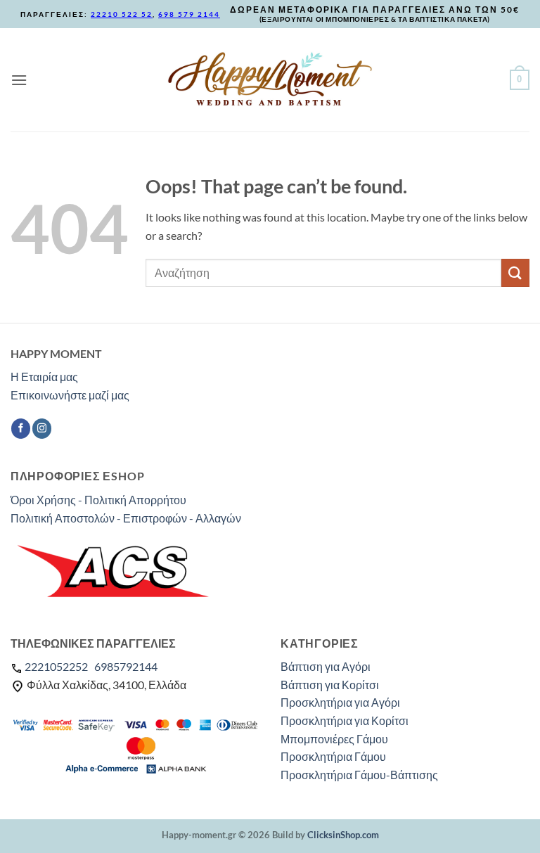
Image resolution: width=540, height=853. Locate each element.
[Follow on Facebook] (20, 428)
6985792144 (126, 666)
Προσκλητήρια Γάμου (333, 756)
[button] (19, 80)
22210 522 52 (122, 14)
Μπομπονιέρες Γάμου (334, 738)
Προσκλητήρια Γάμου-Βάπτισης (359, 774)
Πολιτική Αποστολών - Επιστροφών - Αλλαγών (126, 518)
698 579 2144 (189, 14)
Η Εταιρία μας (44, 376)
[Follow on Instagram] (41, 428)
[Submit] (515, 272)
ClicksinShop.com (343, 834)
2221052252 (56, 666)
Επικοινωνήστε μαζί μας (70, 395)
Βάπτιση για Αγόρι (326, 666)
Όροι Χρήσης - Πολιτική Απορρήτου (98, 499)
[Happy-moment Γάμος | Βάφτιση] (270, 79)
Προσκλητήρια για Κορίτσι (345, 720)
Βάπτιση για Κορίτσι (330, 684)
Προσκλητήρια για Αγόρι (340, 702)
